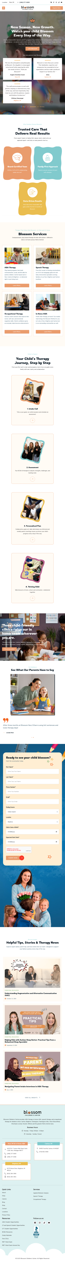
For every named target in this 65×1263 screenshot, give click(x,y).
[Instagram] (39, 1222)
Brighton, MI (17, 100)
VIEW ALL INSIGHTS (31, 1098)
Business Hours (32, 1127)
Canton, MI (48, 77)
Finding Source (10, 807)
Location (4, 2)
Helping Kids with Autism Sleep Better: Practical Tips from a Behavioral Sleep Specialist (30, 1041)
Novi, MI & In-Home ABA (16, 1144)
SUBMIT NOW (12, 858)
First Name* (9, 767)
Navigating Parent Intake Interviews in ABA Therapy (26, 1086)
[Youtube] (49, 1222)
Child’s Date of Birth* (12, 827)
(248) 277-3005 (24, 2)
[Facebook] (35, 1222)
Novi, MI (17, 77)
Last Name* (9, 777)
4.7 (28, 107)
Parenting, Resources (12, 990)
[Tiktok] (44, 1222)
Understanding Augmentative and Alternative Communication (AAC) (31, 994)
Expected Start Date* (12, 837)
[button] (31, 737)
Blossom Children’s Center (28, 1258)
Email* (8, 797)
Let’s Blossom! (32, 49)
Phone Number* (11, 787)
